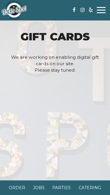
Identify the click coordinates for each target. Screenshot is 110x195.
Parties (61, 187)
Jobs (39, 187)
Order (17, 187)
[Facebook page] (74, 10)
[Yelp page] (91, 10)
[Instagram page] (82, 10)
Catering (90, 187)
